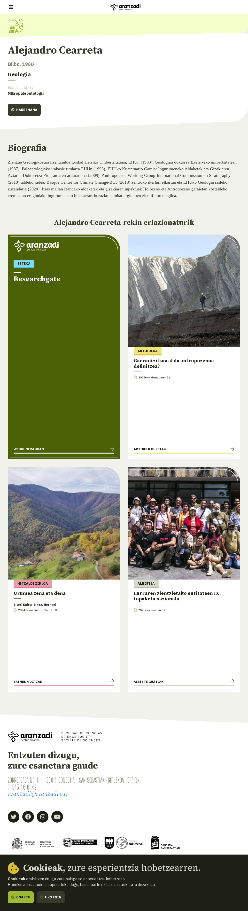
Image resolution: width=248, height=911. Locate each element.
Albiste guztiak (148, 681)
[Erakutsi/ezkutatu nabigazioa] (11, 7)
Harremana (26, 110)
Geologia (19, 74)
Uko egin (52, 897)
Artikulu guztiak (150, 449)
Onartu (23, 897)
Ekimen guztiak (28, 681)
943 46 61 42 (24, 787)
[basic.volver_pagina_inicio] (125, 7)
